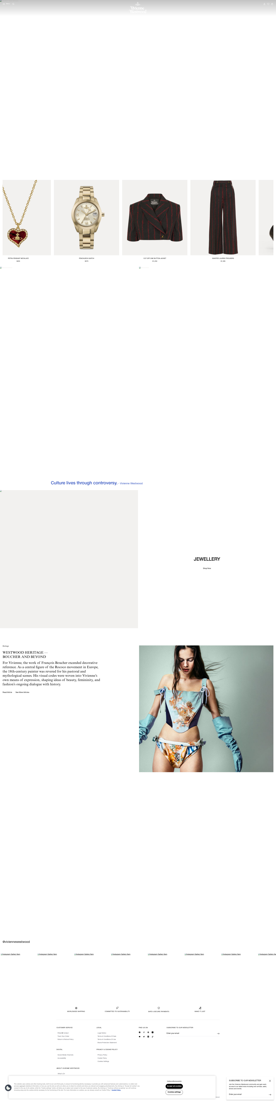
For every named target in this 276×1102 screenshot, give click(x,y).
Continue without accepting (174, 1081)
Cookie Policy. (116, 1090)
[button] (8, 1087)
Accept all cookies (174, 1086)
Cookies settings (174, 1092)
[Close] (270, 1081)
